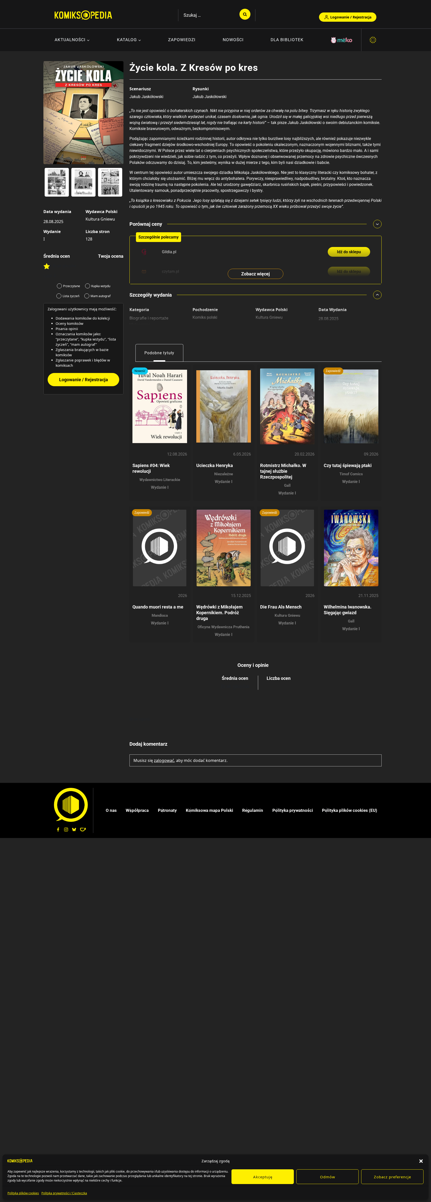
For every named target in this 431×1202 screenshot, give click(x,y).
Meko (342, 40)
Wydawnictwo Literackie (159, 480)
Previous (49, 184)
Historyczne (139, 324)
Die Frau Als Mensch (281, 606)
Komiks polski (205, 317)
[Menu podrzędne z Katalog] (129, 40)
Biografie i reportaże (148, 318)
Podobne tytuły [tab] (159, 353)
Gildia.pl (169, 251)
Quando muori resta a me (157, 606)
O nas (111, 810)
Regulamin (252, 810)
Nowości (233, 39)
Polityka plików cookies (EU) (349, 810)
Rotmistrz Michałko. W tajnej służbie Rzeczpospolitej (283, 471)
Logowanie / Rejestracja (350, 17)
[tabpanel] (255, 502)
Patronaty (167, 810)
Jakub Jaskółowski (146, 96)
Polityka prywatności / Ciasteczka (64, 1193)
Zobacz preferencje (392, 1176)
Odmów (327, 1176)
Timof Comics (351, 474)
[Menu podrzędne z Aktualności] (72, 40)
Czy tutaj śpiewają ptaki (348, 465)
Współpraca (137, 810)
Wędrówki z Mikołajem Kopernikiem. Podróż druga (219, 612)
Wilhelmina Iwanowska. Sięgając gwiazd (347, 609)
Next (117, 184)
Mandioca (160, 615)
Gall (287, 485)
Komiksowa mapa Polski (209, 810)
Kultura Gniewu (100, 219)
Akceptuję (262, 1176)
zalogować (164, 760)
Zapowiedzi (182, 39)
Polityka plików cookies (23, 1193)
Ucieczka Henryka (214, 465)
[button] (421, 1160)
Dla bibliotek (287, 39)
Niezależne (223, 474)
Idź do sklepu (349, 251)
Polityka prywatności (292, 810)
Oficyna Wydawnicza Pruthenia (223, 627)
